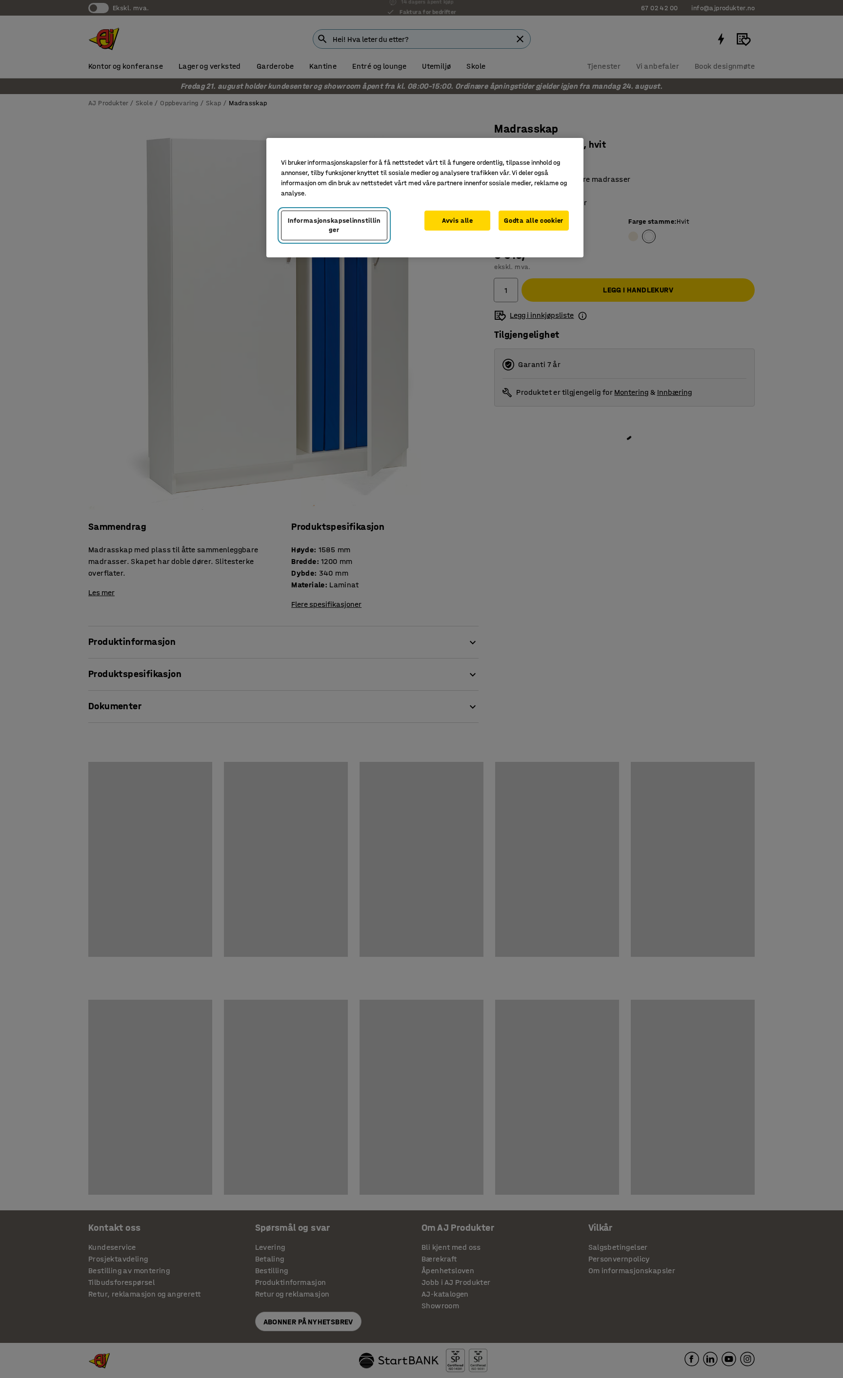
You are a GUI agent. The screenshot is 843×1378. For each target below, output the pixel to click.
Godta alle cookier (533, 220)
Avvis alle (457, 220)
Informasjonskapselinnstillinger (334, 225)
